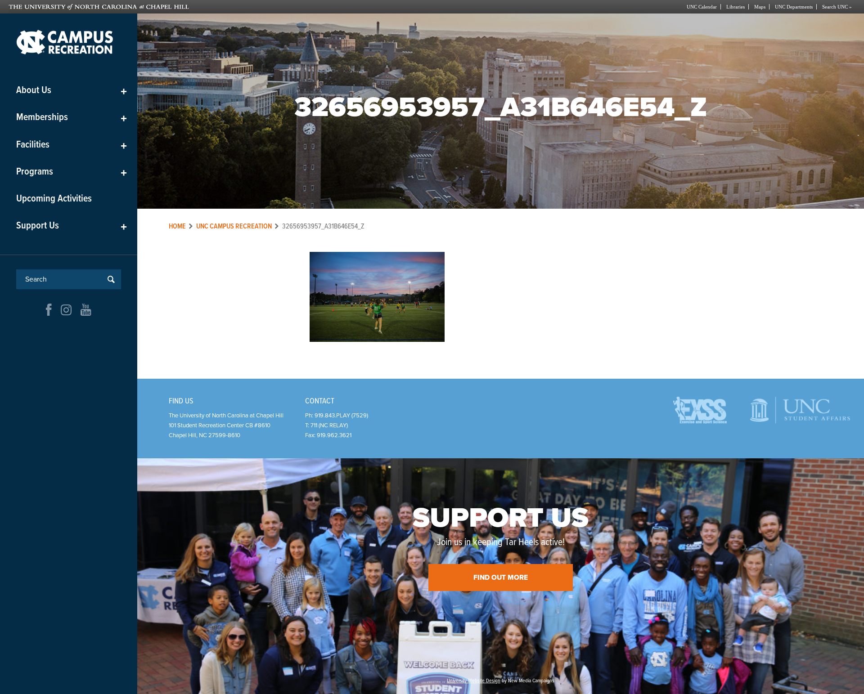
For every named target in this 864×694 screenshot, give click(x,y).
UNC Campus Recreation (234, 226)
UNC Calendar (702, 6)
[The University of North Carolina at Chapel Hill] (220, 6)
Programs (71, 172)
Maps (759, 6)
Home (177, 226)
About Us (71, 90)
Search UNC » (837, 6)
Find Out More (500, 577)
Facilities (71, 145)
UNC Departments (794, 6)
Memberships (71, 117)
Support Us (71, 226)
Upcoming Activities (54, 199)
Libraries (735, 6)
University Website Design (473, 681)
